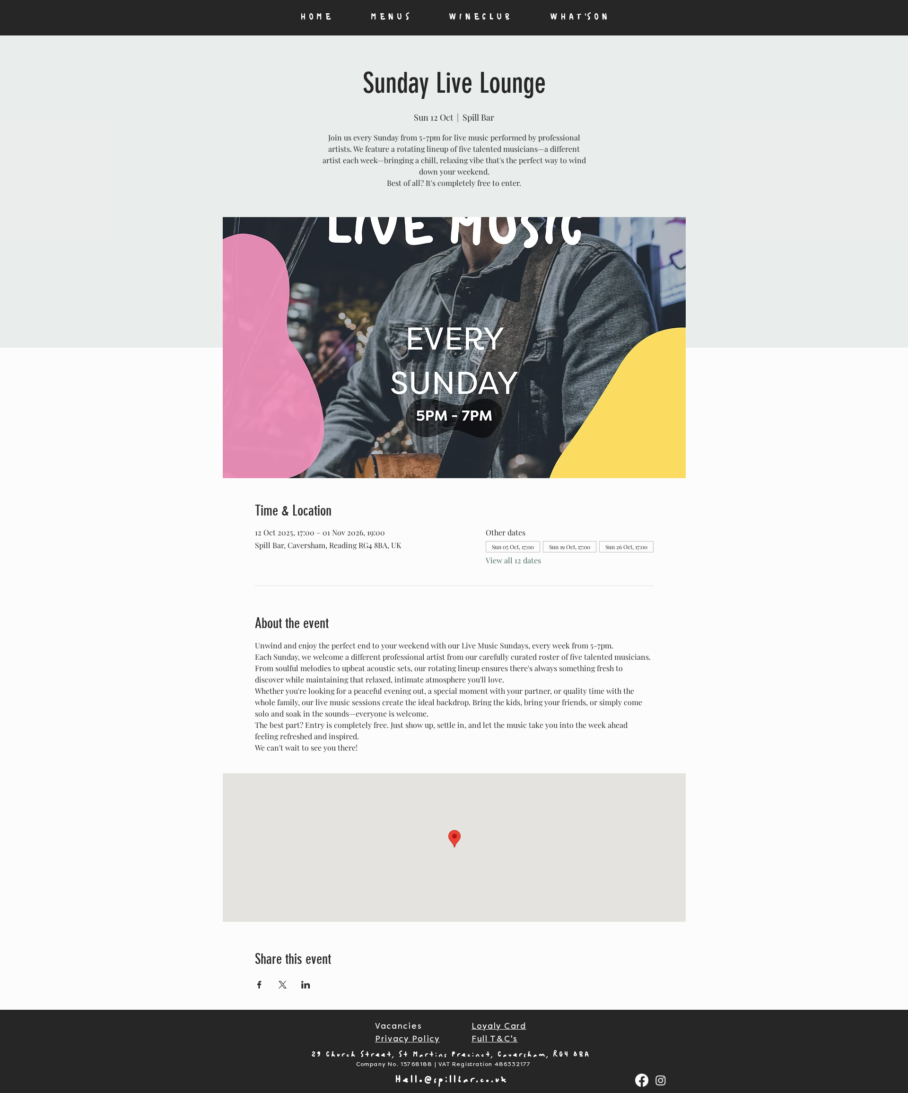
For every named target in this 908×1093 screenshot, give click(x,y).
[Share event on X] (282, 984)
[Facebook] (641, 1080)
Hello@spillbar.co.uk (451, 1080)
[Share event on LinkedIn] (305, 984)
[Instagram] (660, 1080)
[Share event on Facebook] (259, 984)
